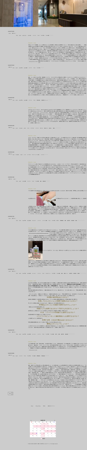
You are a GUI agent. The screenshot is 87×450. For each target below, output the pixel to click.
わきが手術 (20, 67)
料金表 (44, 405)
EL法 (17, 35)
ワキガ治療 (47, 35)
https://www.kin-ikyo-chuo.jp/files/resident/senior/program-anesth (38, 233)
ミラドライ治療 (44, 220)
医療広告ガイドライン (51, 405)
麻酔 (76, 220)
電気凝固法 (38, 355)
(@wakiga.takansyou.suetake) (33, 61)
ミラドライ (34, 35)
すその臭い (17, 154)
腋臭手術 (68, 220)
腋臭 (40, 181)
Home (32, 405)
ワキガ (38, 35)
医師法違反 (38, 100)
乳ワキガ (41, 128)
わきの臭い (29, 35)
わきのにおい (24, 35)
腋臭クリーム (66, 273)
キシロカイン (34, 220)
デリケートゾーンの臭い (36, 154)
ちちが (17, 128)
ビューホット (34, 273)
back (10, 393)
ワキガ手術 (42, 35)
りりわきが (20, 128)
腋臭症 (79, 273)
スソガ (25, 154)
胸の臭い (50, 128)
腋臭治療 (44, 181)
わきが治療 (25, 67)
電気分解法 (43, 355)
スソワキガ (29, 154)
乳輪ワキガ (46, 128)
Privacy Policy (38, 405)
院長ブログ (13, 33)
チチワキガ (32, 128)
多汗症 (57, 220)
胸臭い (54, 128)
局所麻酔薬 (61, 220)
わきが (10, 33)
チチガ (28, 128)
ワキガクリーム (48, 273)
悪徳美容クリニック (44, 100)
